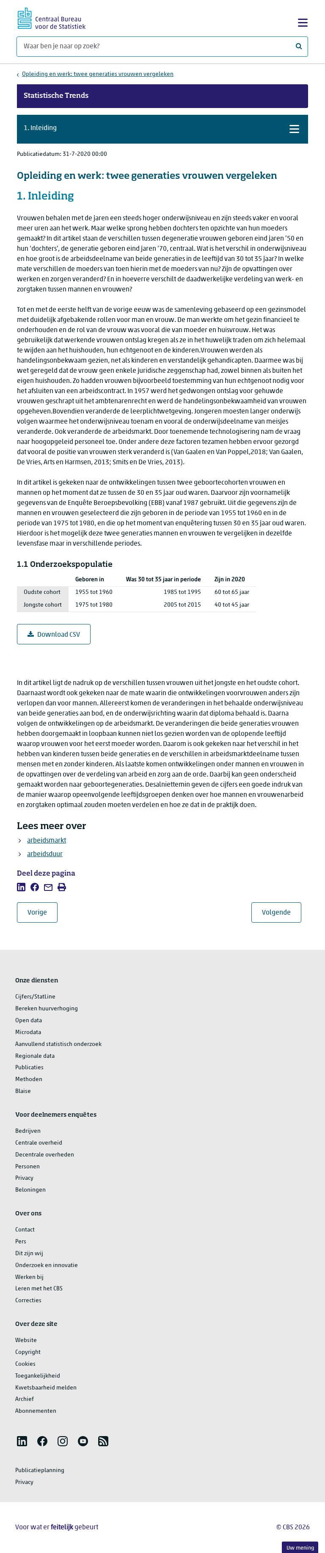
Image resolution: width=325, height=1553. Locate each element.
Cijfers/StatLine (35, 997)
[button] (162, 129)
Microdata (28, 1032)
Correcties (28, 1300)
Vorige (43, 912)
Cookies (25, 1364)
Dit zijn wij (29, 1253)
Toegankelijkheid (37, 1376)
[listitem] (21, 887)
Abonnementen (35, 1411)
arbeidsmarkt (46, 841)
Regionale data (35, 1056)
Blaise (23, 1091)
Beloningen (30, 1190)
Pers (20, 1242)
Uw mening (300, 1548)
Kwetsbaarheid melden (46, 1388)
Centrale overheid (38, 1143)
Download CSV (58, 635)
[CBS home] (51, 17)
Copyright (28, 1352)
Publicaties (29, 1067)
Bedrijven (28, 1131)
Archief (24, 1399)
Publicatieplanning (39, 1470)
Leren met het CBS (39, 1289)
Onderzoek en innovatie (46, 1265)
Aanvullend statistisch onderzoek (58, 1044)
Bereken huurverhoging (46, 1009)
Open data (28, 1020)
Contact (25, 1230)
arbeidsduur (45, 854)
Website (26, 1340)
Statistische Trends (56, 96)
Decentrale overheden (44, 1155)
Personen (27, 1167)
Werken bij (29, 1277)
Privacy (24, 1178)
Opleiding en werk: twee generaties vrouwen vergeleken (98, 74)
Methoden (28, 1079)
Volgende (281, 912)
